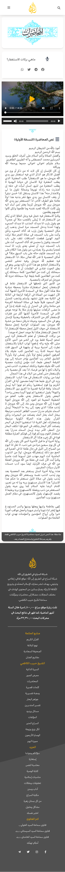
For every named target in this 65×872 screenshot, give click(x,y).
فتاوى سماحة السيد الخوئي (32, 825)
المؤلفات (32, 717)
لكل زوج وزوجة (33, 729)
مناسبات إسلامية (32, 777)
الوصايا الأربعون (32, 735)
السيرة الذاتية (32, 669)
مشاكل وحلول (33, 807)
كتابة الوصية (32, 771)
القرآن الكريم (32, 639)
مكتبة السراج (32, 795)
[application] (32, 121)
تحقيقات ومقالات (32, 783)
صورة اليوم (32, 741)
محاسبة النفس (33, 765)
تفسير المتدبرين (32, 705)
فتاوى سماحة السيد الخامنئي (32, 837)
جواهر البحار (32, 699)
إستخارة (32, 759)
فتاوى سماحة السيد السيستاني (32, 831)
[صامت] (15, 121)
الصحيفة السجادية (32, 651)
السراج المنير (32, 723)
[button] (59, 8)
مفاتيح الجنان (32, 657)
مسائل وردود (32, 711)
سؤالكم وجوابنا (32, 753)
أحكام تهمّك (32, 843)
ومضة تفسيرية (32, 693)
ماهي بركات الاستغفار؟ (21, 59)
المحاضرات (32, 681)
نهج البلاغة (32, 645)
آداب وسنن (32, 789)
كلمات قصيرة (32, 687)
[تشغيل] (59, 121)
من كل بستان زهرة (33, 801)
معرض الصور (32, 675)
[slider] (8, 121)
